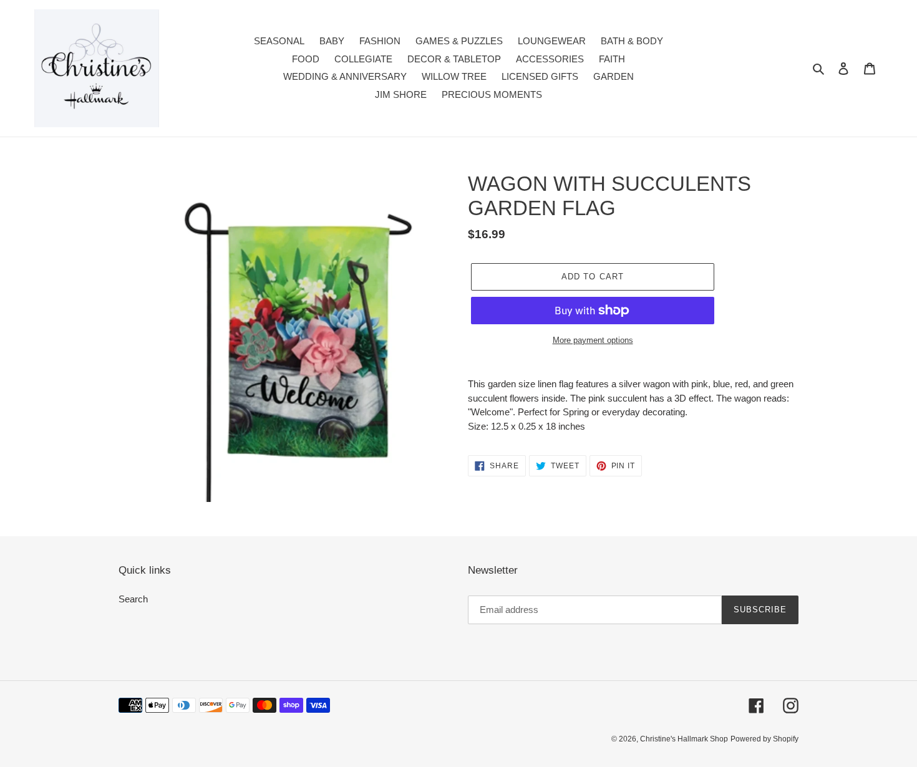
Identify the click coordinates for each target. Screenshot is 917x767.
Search (133, 599)
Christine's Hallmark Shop (684, 739)
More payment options (593, 340)
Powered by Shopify (764, 739)
